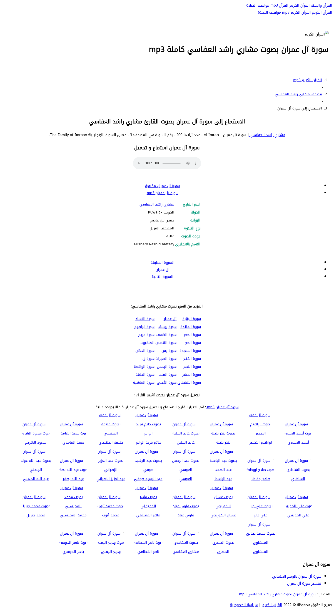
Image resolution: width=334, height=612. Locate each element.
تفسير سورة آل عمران (304, 583)
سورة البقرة (191, 318)
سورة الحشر (191, 374)
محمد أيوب (110, 515)
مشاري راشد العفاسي (267, 134)
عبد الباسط (223, 478)
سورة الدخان (145, 350)
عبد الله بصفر (73, 478)
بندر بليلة (223, 442)
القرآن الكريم (299, 5)
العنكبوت (147, 342)
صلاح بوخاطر (260, 478)
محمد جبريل (36, 515)
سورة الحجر (192, 334)
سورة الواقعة (144, 366)
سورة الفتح (192, 358)
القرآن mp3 (278, 5)
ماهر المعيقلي (148, 515)
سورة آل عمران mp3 (162, 192)
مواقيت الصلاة (257, 5)
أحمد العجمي (298, 442)
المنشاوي (260, 551)
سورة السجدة (190, 350)
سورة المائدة (190, 326)
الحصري (223, 551)
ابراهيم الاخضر (260, 442)
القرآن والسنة (321, 5)
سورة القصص (166, 342)
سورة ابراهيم (144, 326)
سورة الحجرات (166, 358)
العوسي (185, 478)
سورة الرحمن (167, 366)
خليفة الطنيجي (111, 442)
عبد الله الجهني (36, 478)
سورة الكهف (166, 334)
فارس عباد (186, 515)
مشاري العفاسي (186, 551)
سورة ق (148, 358)
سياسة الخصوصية (244, 604)
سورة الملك (168, 374)
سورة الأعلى (167, 382)
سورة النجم (192, 366)
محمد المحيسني (73, 515)
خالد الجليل (186, 442)
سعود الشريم (35, 442)
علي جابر (260, 515)
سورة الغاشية (144, 382)
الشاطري (298, 478)
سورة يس (169, 350)
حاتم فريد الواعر (148, 442)
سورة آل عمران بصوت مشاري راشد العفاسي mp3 (277, 594)
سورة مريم (146, 334)
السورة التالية (162, 276)
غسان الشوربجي (223, 515)
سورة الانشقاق (189, 382)
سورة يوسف (167, 326)
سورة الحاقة (145, 374)
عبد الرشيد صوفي (148, 478)
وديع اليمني (111, 551)
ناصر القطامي (148, 551)
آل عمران (162, 269)
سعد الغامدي (73, 442)
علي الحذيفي (298, 515)
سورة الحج (193, 342)
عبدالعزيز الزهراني (111, 478)
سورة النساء (145, 318)
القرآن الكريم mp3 (296, 12)
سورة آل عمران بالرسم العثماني (296, 576)
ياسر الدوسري (73, 551)
